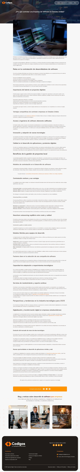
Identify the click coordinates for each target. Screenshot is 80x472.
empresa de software (31, 115)
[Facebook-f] (54, 445)
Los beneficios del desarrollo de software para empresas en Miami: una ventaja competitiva (44, 173)
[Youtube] (56, 445)
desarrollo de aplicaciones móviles (53, 353)
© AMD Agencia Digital (9, 467)
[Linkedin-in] (59, 445)
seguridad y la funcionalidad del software (40, 294)
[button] (44, 389)
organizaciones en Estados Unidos (55, 315)
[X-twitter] (61, 445)
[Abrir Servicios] (66, 2)
